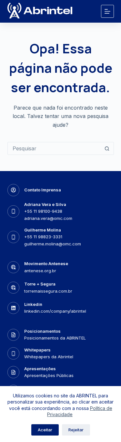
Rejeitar (76, 429)
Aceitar (45, 429)
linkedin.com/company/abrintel (55, 311)
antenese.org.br (40, 270)
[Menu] (107, 11)
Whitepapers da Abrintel (48, 356)
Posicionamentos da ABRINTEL (55, 337)
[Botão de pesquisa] (107, 148)
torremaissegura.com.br (48, 291)
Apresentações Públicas (49, 375)
